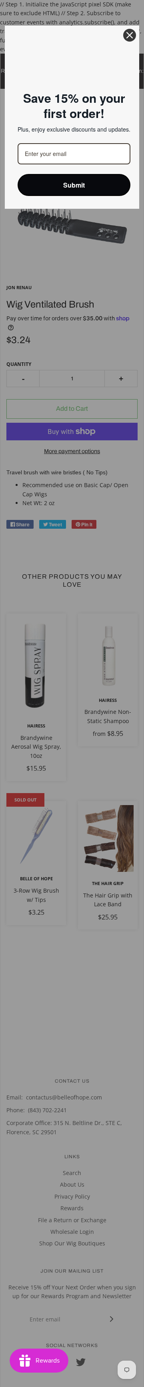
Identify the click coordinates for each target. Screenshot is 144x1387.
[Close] (129, 35)
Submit (74, 185)
